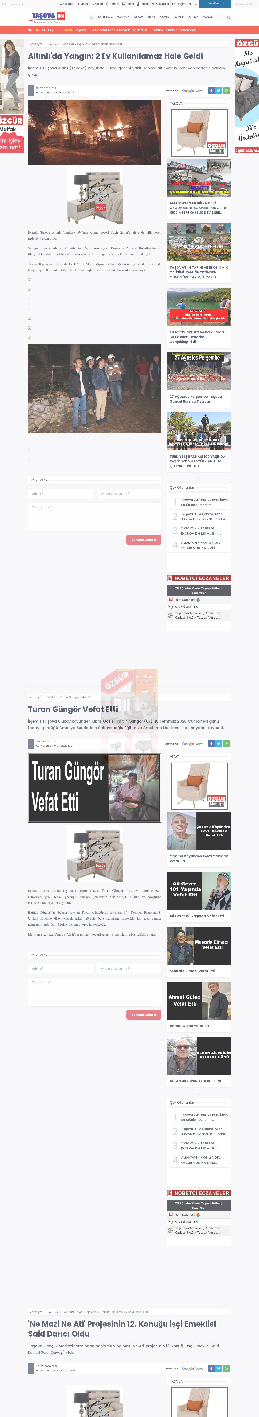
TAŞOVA (123, 17)
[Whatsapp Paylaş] (226, 90)
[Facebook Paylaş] (211, 90)
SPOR (151, 17)
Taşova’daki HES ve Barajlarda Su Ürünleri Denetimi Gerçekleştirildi (119, 30)
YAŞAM (208, 17)
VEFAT (138, 17)
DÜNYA (193, 17)
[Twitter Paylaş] (218, 90)
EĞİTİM (165, 17)
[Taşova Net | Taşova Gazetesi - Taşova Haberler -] (47, 17)
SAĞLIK (179, 17)
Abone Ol (171, 90)
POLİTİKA (103, 17)
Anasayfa (36, 44)
